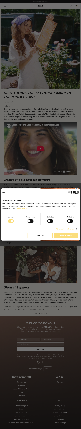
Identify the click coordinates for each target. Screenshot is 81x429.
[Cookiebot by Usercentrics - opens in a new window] (69, 192)
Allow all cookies (66, 235)
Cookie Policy (21, 209)
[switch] (31, 221)
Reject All (40, 235)
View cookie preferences (65, 229)
